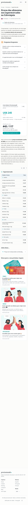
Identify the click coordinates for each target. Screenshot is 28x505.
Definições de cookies (9, 500)
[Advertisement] (14, 86)
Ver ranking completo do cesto (11, 133)
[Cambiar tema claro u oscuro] (22, 500)
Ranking (3, 485)
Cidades (3, 483)
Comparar (3, 487)
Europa (2, 7)
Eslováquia (8, 7)
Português (17, 483)
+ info (23, 106)
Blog (2, 489)
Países (2, 482)
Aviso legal (3, 491)
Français (17, 485)
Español (17, 482)
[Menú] (25, 2)
